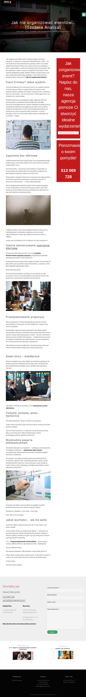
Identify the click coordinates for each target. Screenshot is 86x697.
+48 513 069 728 (43, 684)
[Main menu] (79, 2)
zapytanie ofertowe (23, 255)
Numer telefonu (52, 595)
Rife (31, 694)
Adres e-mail (51, 602)
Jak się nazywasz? (53, 588)
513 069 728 (8, 596)
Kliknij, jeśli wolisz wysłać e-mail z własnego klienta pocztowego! (19, 624)
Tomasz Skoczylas (17, 680)
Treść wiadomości (52, 609)
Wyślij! (52, 632)
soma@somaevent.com (14, 600)
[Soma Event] (7, 2)
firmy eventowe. (27, 75)
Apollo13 (54, 694)
